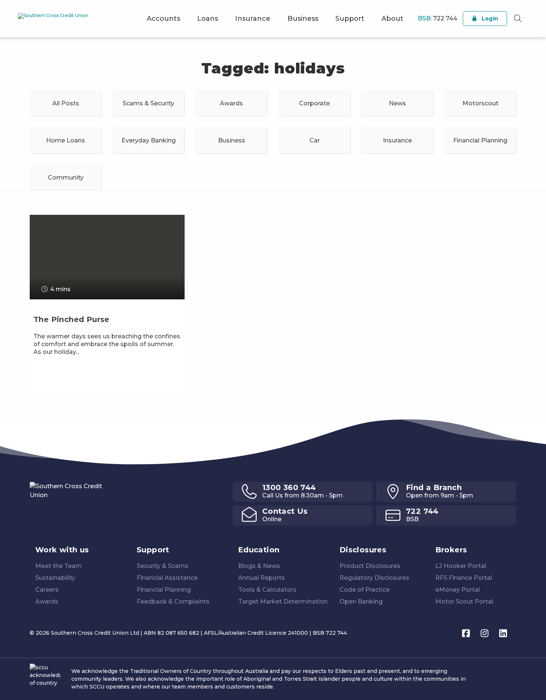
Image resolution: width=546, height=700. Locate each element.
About (392, 18)
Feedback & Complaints (173, 601)
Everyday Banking (148, 140)
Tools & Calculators (267, 589)
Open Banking (361, 601)
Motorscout (480, 103)
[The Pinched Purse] (107, 345)
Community (66, 177)
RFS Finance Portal (463, 577)
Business (302, 18)
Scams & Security (148, 103)
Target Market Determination (283, 601)
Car (314, 140)
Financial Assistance (167, 577)
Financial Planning (480, 140)
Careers (47, 589)
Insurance (252, 18)
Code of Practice (364, 589)
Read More (52, 388)
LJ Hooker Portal (460, 565)
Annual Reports (261, 577)
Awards (231, 103)
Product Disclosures (369, 565)
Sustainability (55, 577)
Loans (207, 18)
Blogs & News (259, 565)
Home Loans (65, 140)
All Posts (65, 103)
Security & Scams (162, 565)
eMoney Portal (457, 589)
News (397, 103)
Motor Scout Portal (464, 601)
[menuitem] (163, 18)
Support (349, 18)
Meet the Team (58, 565)
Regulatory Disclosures (374, 577)
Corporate (314, 103)
